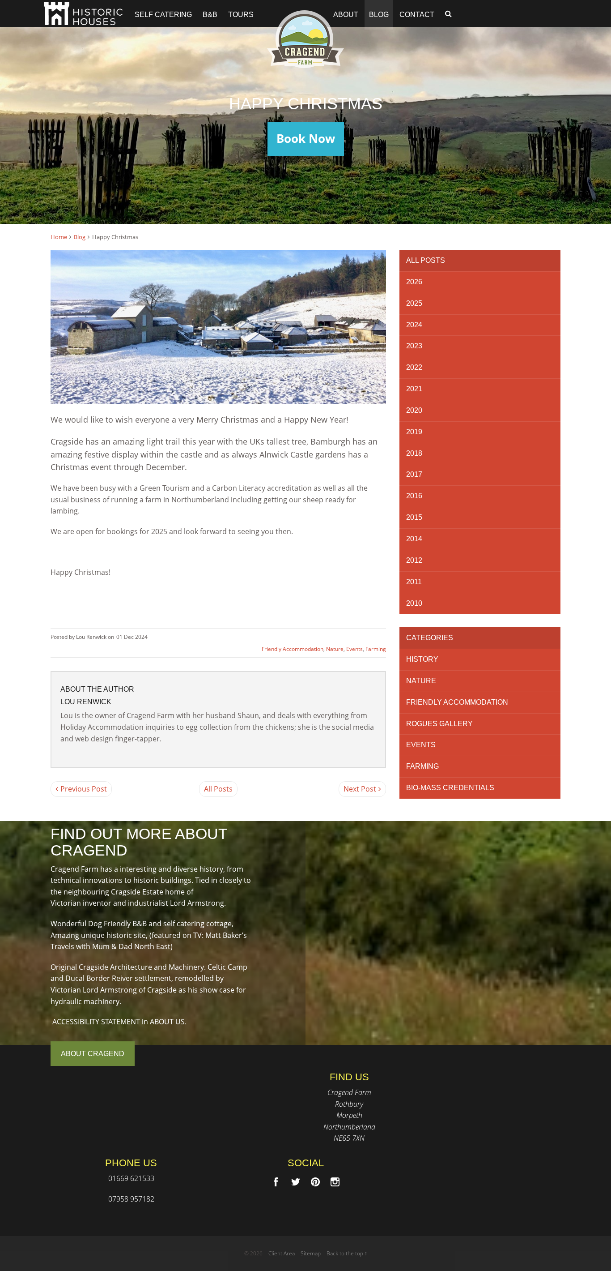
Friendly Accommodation (292, 649)
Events (354, 649)
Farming (375, 649)
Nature (335, 649)
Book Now (305, 138)
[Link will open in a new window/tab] (276, 1182)
